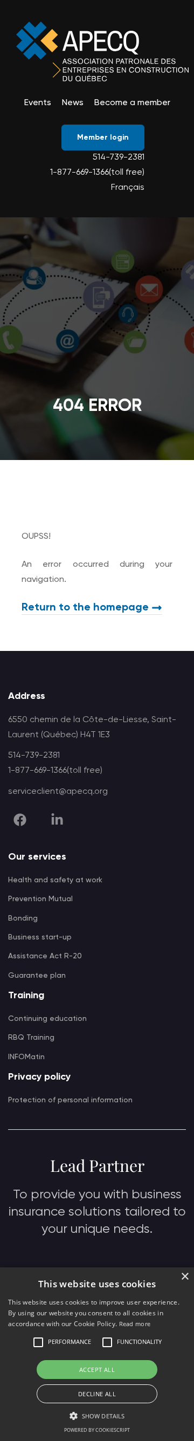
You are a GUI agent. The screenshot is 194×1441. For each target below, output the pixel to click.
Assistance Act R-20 (45, 956)
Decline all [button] (97, 1394)
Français (127, 187)
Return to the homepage (85, 607)
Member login (103, 137)
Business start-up (40, 937)
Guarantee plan (37, 975)
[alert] (97, 1354)
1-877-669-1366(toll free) (97, 172)
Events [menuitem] (37, 103)
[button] (38, 1342)
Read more (135, 1324)
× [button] (185, 1277)
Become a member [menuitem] (132, 103)
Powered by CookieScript (97, 1429)
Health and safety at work (55, 880)
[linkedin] (57, 819)
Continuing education (47, 1019)
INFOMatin (26, 1057)
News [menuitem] (73, 103)
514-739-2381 (118, 157)
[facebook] (20, 819)
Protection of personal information (70, 1100)
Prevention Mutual (40, 899)
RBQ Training (31, 1037)
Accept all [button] (97, 1369)
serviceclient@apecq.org (58, 791)
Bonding (23, 918)
